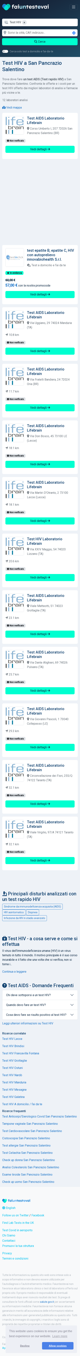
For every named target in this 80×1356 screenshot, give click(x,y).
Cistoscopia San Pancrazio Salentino (26, 1138)
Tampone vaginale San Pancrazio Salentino (30, 1124)
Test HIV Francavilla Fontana (20, 1053)
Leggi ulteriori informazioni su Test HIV (27, 1023)
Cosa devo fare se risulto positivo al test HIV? (36, 1015)
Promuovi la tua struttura (18, 1246)
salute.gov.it (47, 1301)
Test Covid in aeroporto (17, 1230)
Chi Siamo (8, 1235)
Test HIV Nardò (12, 1075)
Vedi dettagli (38, 149)
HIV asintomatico (14, 912)
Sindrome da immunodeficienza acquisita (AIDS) (32, 906)
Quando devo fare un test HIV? (26, 1005)
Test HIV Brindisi (13, 1046)
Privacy (7, 1253)
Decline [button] (25, 1345)
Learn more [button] (59, 1336)
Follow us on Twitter (15, 1215)
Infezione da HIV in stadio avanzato (24, 918)
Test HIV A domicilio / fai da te (22, 1104)
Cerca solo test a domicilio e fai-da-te (31, 51)
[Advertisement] (40, 202)
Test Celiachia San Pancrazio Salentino (27, 1153)
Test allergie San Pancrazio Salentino (26, 1145)
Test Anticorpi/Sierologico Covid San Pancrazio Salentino (39, 1116)
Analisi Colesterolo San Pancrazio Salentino (30, 1167)
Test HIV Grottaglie (14, 1060)
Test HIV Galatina (13, 1097)
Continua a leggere (14, 971)
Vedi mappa (14, 107)
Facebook (37, 1215)
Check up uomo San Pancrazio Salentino (28, 1182)
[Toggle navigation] (74, 7)
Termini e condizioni (15, 1258)
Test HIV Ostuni (12, 1068)
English (10, 1208)
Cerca (41, 41)
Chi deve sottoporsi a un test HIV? (28, 995)
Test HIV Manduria (14, 1082)
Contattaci (8, 1240)
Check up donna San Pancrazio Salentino (28, 1160)
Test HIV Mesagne (14, 1089)
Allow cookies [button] (58, 1345)
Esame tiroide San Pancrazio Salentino (27, 1174)
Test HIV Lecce (12, 1039)
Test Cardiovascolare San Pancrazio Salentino (32, 1131)
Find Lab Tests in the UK (18, 1223)
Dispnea (32, 912)
